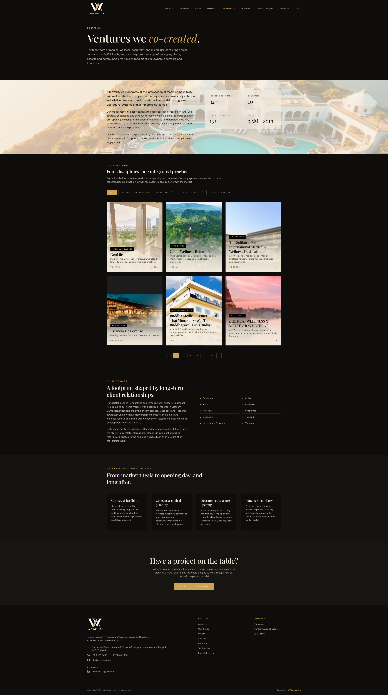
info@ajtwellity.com (101, 660)
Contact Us (284, 8)
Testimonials (204, 648)
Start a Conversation (194, 586)
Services (211, 8)
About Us (169, 8)
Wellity (198, 8)
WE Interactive (294, 690)
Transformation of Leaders (266, 628)
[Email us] (298, 8)
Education (245, 8)
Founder (111, 671)
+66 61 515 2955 (119, 655)
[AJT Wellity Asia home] (97, 8)
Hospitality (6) (166, 192)
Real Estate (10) (193, 192)
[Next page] (219, 355)
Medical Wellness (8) (135, 192)
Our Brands (184, 8)
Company (95, 671)
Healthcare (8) (220, 192)
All (112, 192)
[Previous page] (169, 355)
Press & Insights (265, 8)
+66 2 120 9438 (99, 655)
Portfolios (227, 8)
